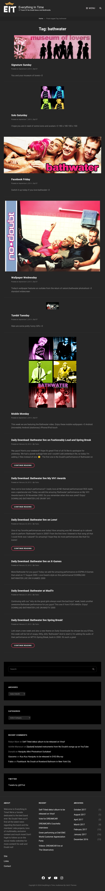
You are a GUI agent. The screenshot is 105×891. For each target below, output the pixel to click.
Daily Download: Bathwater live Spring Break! (37, 620)
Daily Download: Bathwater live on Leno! (34, 519)
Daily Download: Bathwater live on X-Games (36, 561)
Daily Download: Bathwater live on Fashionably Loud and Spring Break (51, 439)
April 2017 (78, 819)
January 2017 (80, 834)
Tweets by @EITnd (16, 785)
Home (41, 18)
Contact (7, 866)
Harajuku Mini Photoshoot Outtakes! (34, 751)
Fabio (37, 444)
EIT (36, 69)
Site (5, 856)
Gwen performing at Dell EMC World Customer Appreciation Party (52, 836)
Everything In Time (31, 7)
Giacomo (12, 756)
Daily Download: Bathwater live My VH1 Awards (38, 478)
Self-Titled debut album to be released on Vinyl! (43, 742)
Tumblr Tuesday (20, 315)
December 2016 (81, 839)
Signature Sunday (21, 64)
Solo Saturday (19, 115)
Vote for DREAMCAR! (48, 818)
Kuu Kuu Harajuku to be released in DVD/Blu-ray (41, 756)
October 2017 (80, 809)
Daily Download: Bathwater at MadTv (32, 590)
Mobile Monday (20, 413)
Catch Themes (71, 885)
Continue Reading (24, 466)
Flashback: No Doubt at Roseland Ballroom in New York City (44, 761)
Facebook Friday (20, 179)
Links (6, 861)
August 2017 (79, 814)
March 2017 (79, 824)
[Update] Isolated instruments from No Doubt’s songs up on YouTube (57, 746)
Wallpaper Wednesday (24, 277)
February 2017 (80, 829)
